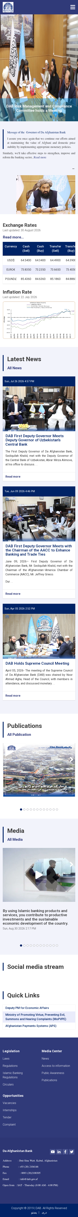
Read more (12, 477)
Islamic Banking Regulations (13, 1075)
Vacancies (9, 1103)
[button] (21, 809)
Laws (6, 1058)
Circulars (8, 1084)
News (45, 1058)
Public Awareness (53, 1073)
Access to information (56, 1066)
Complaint (9, 1124)
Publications (49, 1080)
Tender (7, 1117)
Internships (10, 1110)
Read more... (13, 237)
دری (44, 1212)
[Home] (9, 7)
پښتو (34, 1212)
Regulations (10, 1066)
